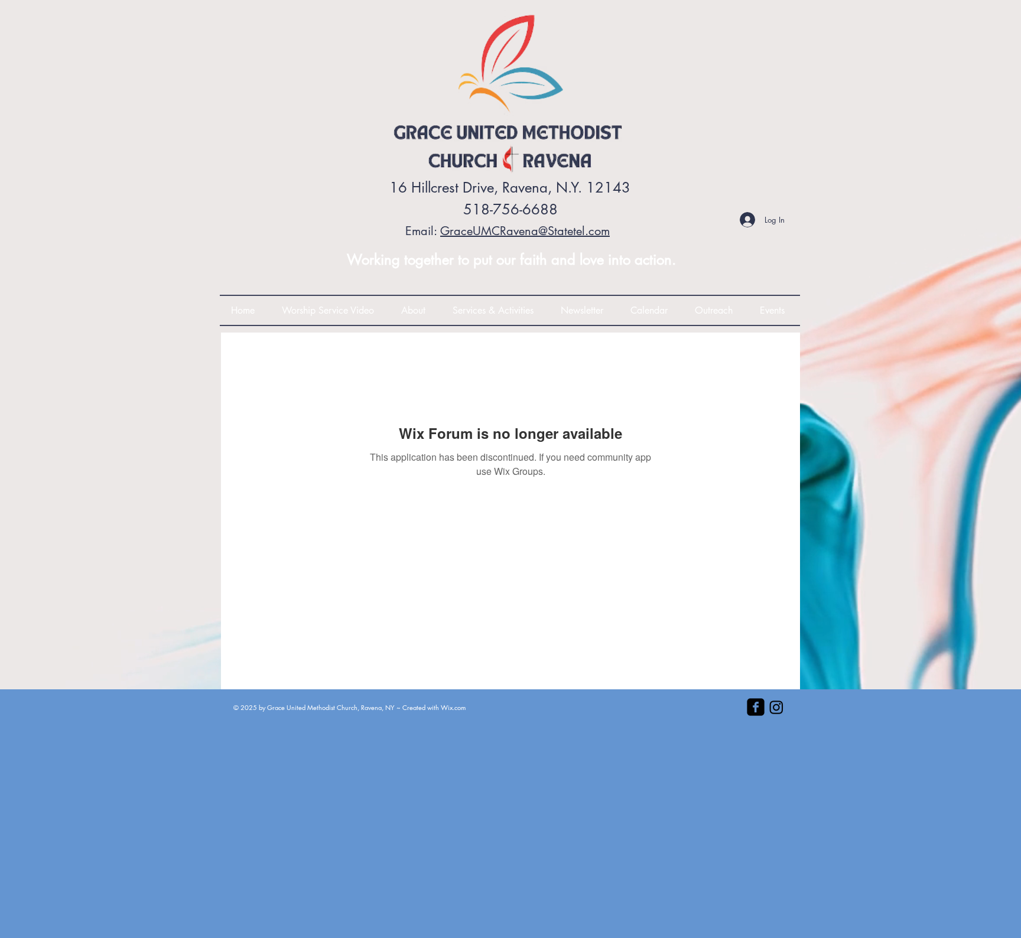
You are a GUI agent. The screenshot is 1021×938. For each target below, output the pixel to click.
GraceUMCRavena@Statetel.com (525, 231)
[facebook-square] (756, 707)
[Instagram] (776, 707)
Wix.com (453, 707)
